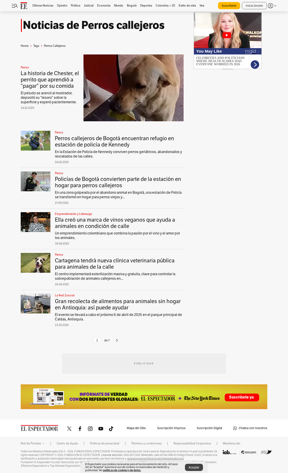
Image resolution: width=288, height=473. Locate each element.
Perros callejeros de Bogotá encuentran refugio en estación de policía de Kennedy (114, 141)
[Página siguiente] (117, 342)
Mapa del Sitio (136, 428)
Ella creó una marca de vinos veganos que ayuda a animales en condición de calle (115, 223)
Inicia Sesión (254, 6)
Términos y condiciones (146, 443)
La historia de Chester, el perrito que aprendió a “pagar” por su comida (50, 79)
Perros (25, 67)
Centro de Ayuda (67, 443)
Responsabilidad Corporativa (192, 443)
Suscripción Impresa (171, 428)
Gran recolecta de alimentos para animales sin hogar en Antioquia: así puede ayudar (118, 304)
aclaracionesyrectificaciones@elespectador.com (155, 458)
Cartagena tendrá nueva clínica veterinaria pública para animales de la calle (115, 263)
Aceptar (194, 467)
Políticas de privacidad (104, 443)
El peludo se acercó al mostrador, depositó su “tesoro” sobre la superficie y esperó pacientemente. (49, 97)
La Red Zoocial (64, 295)
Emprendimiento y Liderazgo (73, 214)
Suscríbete (229, 6)
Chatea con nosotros (253, 428)
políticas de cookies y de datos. (122, 470)
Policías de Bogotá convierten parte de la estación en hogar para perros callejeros (118, 182)
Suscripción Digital (209, 428)
